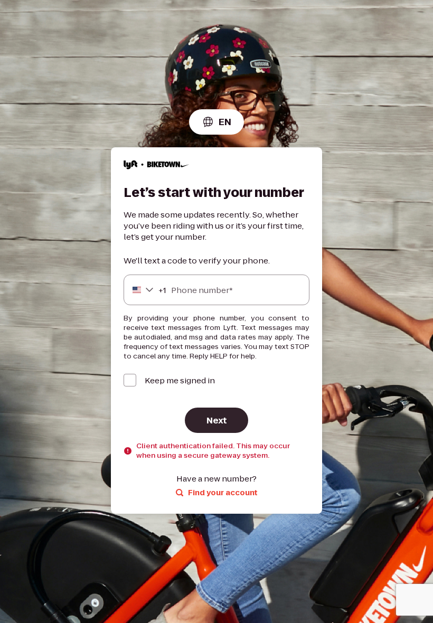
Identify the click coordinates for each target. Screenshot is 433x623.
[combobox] (216, 122)
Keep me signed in (180, 380)
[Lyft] (157, 166)
